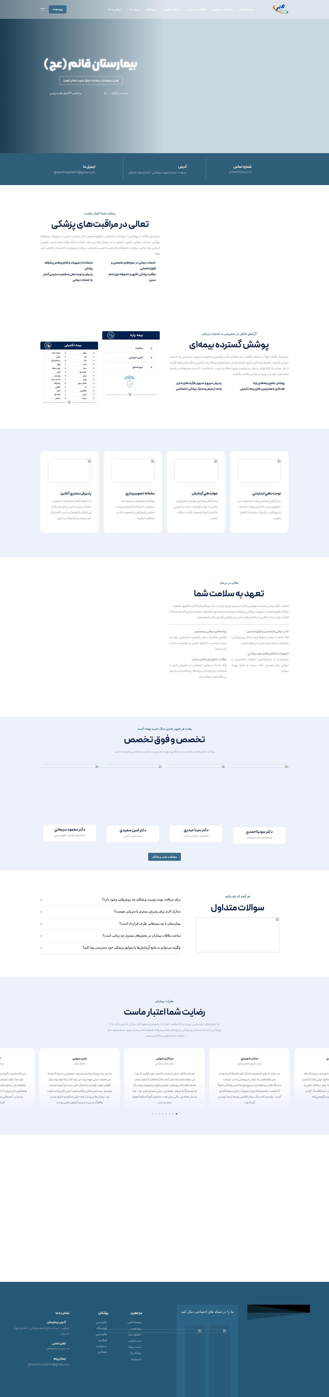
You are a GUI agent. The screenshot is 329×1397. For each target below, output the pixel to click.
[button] (176, 1114)
